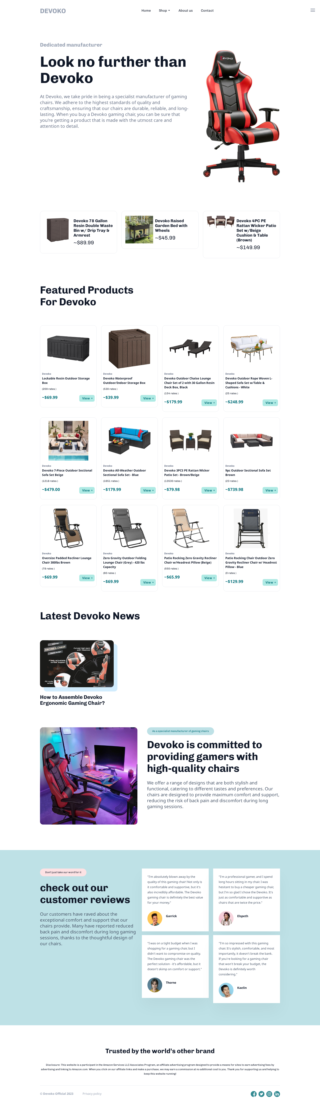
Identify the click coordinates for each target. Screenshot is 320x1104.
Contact (207, 11)
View (86, 398)
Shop (163, 11)
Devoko (53, 10)
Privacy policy (92, 1094)
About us (186, 11)
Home (146, 11)
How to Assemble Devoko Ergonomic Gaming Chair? (72, 700)
